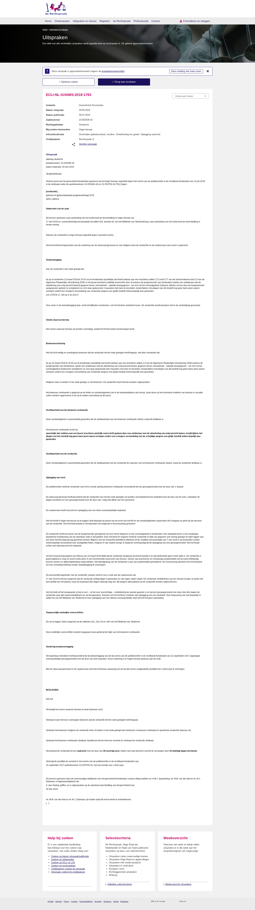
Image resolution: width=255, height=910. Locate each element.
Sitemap (58, 901)
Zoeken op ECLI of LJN (63, 862)
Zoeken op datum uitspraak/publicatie (70, 856)
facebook (194, 901)
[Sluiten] (207, 71)
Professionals (141, 21)
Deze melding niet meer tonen (186, 71)
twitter (189, 901)
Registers (105, 21)
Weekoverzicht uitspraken (178, 884)
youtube (207, 901)
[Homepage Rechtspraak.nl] (54, 8)
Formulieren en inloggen (196, 21)
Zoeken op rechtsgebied (63, 865)
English (51, 901)
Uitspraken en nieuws (84, 21)
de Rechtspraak (121, 21)
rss (168, 901)
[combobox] (190, 96)
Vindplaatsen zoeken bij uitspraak (68, 869)
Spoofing (98, 901)
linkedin (203, 901)
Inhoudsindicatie (55, 134)
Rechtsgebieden (54, 124)
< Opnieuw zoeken (68, 81)
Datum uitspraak (54, 110)
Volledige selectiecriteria (119, 884)
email (173, 901)
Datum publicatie (55, 115)
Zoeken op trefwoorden (62, 859)
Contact (155, 21)
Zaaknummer (53, 119)
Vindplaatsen (53, 139)
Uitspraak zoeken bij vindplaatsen (68, 872)
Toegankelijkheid (86, 901)
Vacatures (107, 901)
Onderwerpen (62, 21)
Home (48, 21)
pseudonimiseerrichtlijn (113, 71)
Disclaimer (124, 901)
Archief (116, 901)
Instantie (50, 105)
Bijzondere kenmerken (58, 129)
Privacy (66, 901)
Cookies (74, 901)
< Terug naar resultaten (124, 81)
